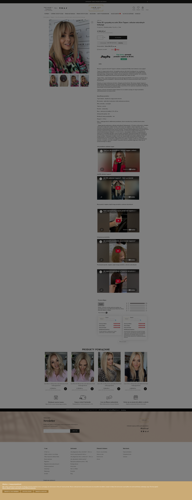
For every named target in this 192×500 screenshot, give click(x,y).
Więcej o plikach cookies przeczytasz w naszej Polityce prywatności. (19, 488)
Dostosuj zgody (27, 491)
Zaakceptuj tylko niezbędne (11, 491)
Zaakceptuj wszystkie (41, 491)
